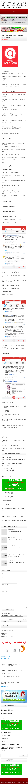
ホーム (2, 22)
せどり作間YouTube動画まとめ (14, 531)
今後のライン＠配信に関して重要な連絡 (16, 562)
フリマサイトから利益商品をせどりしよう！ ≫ (21, 620)
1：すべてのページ (7, 22)
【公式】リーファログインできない (15, 539)
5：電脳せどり (13, 520)
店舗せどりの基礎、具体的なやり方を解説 (16, 546)
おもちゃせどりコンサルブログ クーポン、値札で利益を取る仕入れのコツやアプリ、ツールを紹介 (14, 5)
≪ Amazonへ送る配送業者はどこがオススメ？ (7, 620)
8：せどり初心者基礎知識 (21, 520)
